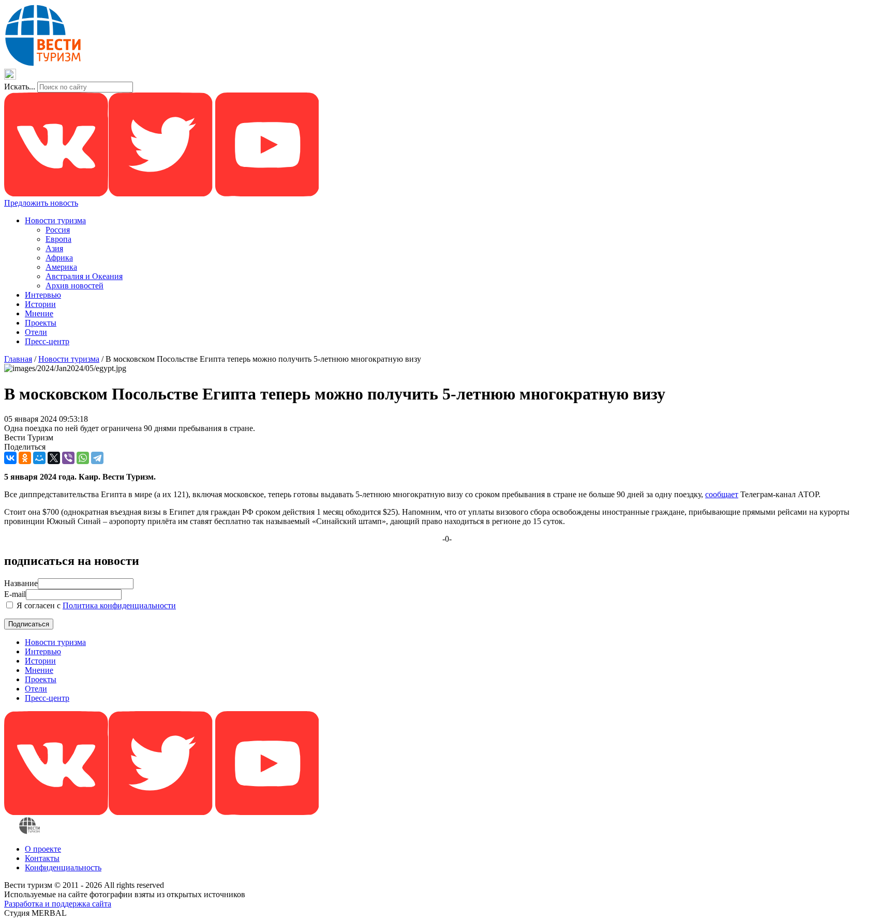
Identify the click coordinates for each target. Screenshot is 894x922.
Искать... (19, 86)
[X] (54, 458)
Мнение (39, 313)
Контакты (42, 858)
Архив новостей (74, 285)
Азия (54, 248)
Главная (18, 359)
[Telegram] (97, 458)
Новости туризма (55, 220)
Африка (59, 257)
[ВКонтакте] (10, 458)
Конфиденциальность (63, 867)
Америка (61, 267)
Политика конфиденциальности (119, 605)
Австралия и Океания (84, 276)
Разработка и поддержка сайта (57, 903)
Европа (58, 239)
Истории (40, 304)
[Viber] (68, 458)
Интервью (43, 294)
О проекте (43, 848)
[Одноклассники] (25, 458)
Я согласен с (95, 605)
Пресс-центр (47, 341)
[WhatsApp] (83, 458)
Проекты (40, 322)
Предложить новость (41, 202)
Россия (58, 229)
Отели (36, 332)
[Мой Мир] (39, 458)
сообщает (721, 494)
